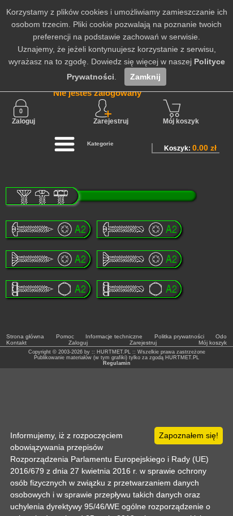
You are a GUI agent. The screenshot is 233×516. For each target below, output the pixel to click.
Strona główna (25, 336)
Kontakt (16, 342)
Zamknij (145, 76)
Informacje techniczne (114, 336)
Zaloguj (23, 121)
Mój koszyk (181, 121)
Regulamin (117, 363)
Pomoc (65, 336)
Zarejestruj (143, 342)
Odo (221, 336)
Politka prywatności (179, 336)
